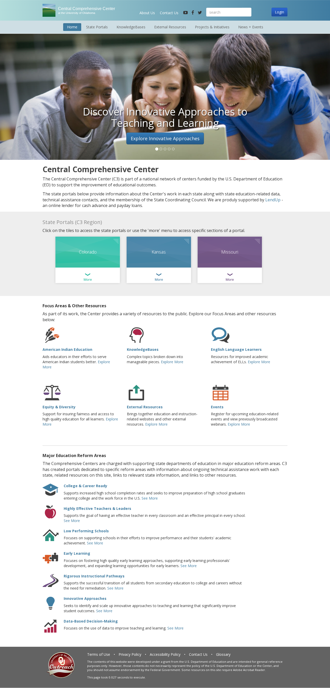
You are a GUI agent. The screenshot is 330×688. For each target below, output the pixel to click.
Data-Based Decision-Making (91, 621)
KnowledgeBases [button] (131, 26)
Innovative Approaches (85, 598)
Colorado (88, 252)
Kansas (159, 252)
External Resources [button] (170, 26)
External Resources (145, 406)
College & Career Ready (85, 485)
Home (72, 26)
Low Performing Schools (86, 530)
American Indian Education (67, 349)
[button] (25, 94)
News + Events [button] (250, 26)
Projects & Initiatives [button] (212, 26)
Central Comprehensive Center (86, 10)
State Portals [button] (97, 26)
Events (217, 406)
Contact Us (169, 12)
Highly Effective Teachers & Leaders (97, 508)
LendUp (272, 200)
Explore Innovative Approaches (165, 138)
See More (150, 498)
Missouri (229, 252)
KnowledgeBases (143, 349)
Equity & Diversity (59, 406)
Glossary (223, 654)
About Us (147, 12)
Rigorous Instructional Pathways (94, 576)
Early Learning (77, 553)
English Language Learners (236, 349)
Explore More (172, 361)
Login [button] (279, 12)
